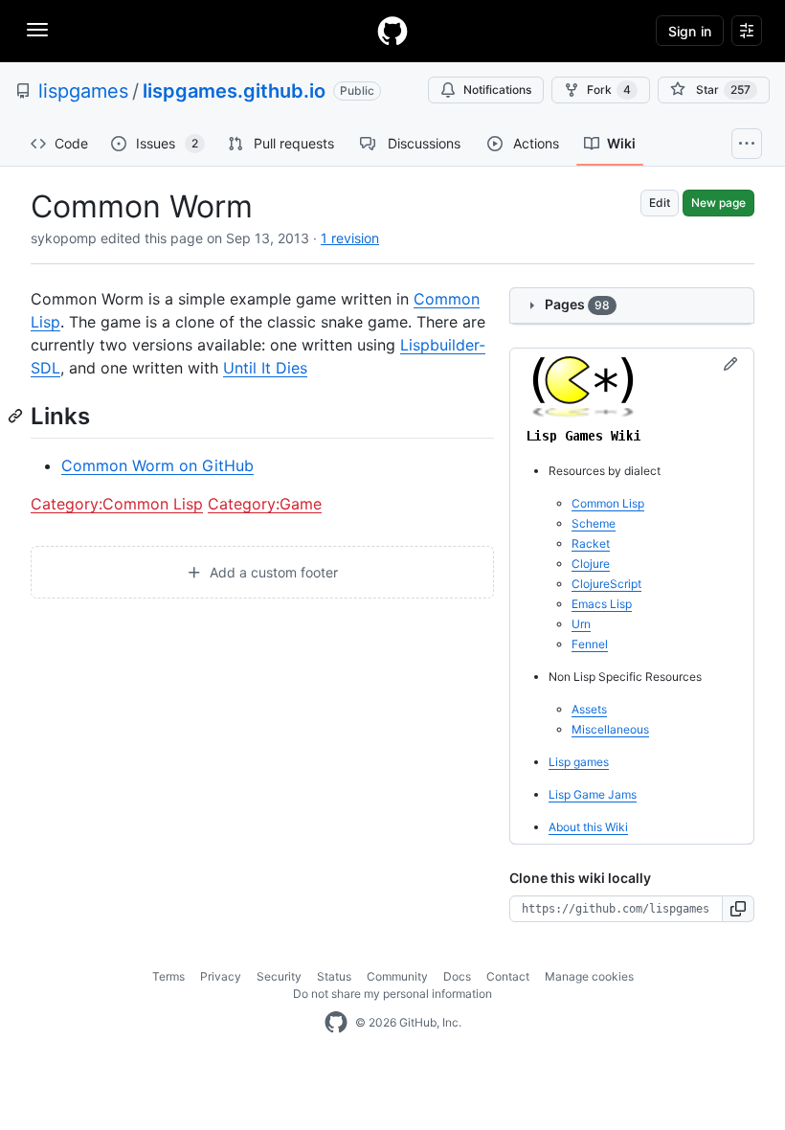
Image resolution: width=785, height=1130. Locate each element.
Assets (589, 709)
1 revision (350, 238)
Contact (507, 976)
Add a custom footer (272, 572)
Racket (591, 543)
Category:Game (265, 503)
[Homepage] (392, 30)
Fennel (590, 644)
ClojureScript (606, 583)
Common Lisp (608, 503)
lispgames (83, 90)
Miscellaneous (610, 729)
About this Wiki (588, 827)
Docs (457, 976)
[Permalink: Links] (17, 415)
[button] (738, 908)
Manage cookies (589, 976)
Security (279, 976)
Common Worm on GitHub (157, 465)
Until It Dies (265, 367)
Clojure (591, 563)
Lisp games (579, 762)
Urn (581, 624)
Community (397, 976)
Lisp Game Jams (593, 794)
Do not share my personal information (392, 993)
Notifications (497, 89)
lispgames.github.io (234, 90)
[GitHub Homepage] (336, 1022)
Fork (609, 89)
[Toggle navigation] (37, 29)
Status (334, 976)
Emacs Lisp (602, 604)
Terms (168, 976)
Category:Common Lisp (117, 503)
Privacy (220, 976)
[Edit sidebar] (730, 364)
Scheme (594, 523)
